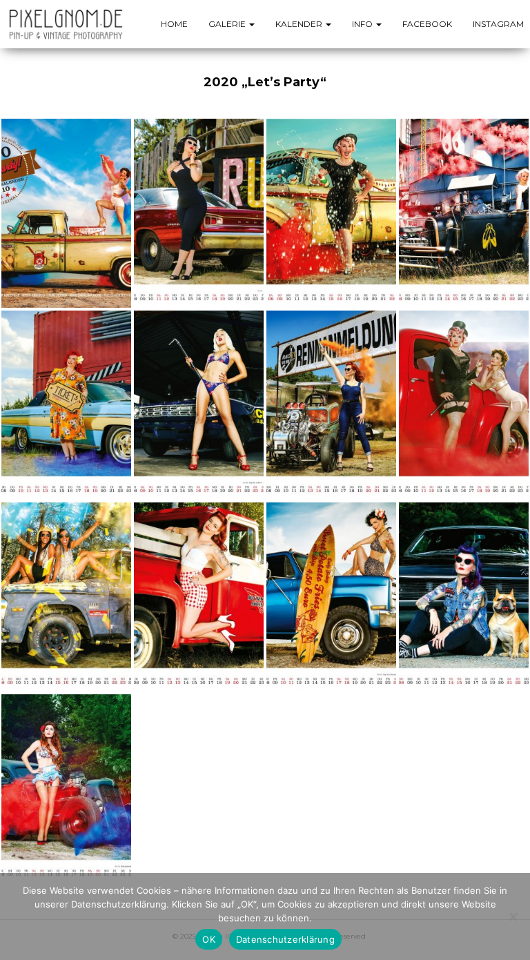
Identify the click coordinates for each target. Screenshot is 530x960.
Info (363, 24)
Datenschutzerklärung (285, 939)
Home (174, 24)
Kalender (299, 24)
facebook (427, 24)
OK (208, 939)
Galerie (228, 24)
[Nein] (513, 916)
